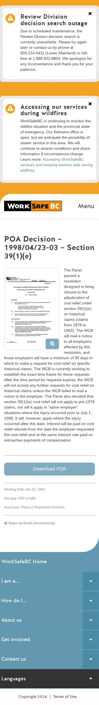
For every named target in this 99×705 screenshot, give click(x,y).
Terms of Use (65, 696)
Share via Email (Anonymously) (31, 523)
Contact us (13, 659)
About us (11, 620)
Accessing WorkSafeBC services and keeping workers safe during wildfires (56, 164)
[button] (34, 310)
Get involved (15, 639)
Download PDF (49, 469)
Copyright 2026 (33, 696)
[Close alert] (90, 14)
